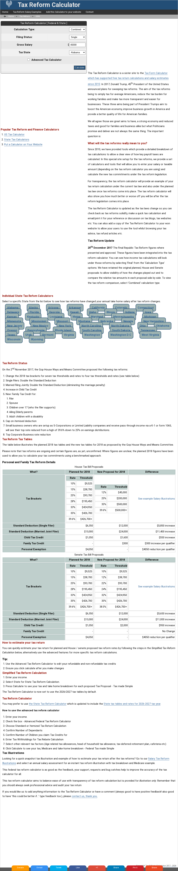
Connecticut (146, 307)
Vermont (48, 334)
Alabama (12, 307)
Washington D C (120, 334)
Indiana (130, 312)
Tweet (58, 867)
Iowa (148, 312)
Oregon (12, 330)
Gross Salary (24, 44)
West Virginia (150, 334)
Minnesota (14, 321)
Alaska (33, 307)
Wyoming (37, 339)
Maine (76, 316)
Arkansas (75, 307)
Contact (90, 12)
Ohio (143, 325)
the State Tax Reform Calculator (47, 703)
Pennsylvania (35, 330)
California (98, 307)
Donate (20, 867)
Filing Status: (24, 37)
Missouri (62, 321)
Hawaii (74, 312)
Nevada (128, 321)
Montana (84, 321)
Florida (34, 312)
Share (116, 867)
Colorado (121, 307)
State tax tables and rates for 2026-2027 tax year (132, 703)
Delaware (13, 312)
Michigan (150, 316)
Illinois (111, 312)
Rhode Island (63, 330)
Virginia (69, 334)
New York (65, 325)
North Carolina (91, 325)
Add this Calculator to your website (63, 12)
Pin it (135, 867)
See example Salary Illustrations (156, 498)
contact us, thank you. (84, 796)
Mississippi (38, 321)
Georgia (54, 312)
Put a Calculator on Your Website (23, 144)
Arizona (53, 307)
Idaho (92, 312)
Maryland (97, 316)
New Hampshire (153, 321)
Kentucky (33, 316)
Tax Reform (24, 16)
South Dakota (121, 330)
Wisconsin (14, 339)
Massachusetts (123, 316)
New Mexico (40, 325)
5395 (38, 16)
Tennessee (148, 330)
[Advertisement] (43, 99)
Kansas (12, 316)
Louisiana (56, 316)
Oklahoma (162, 325)
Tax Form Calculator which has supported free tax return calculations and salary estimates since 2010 (128, 79)
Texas (11, 334)
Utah (28, 334)
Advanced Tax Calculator (46, 59)
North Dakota (120, 325)
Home (5, 12)
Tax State (24, 52)
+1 (97, 867)
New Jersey (14, 325)
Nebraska (106, 321)
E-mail (39, 867)
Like (78, 867)
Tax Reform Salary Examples (27, 12)
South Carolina (92, 330)
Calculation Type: (24, 29)
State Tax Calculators (16, 139)
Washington (92, 334)
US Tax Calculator (14, 134)
